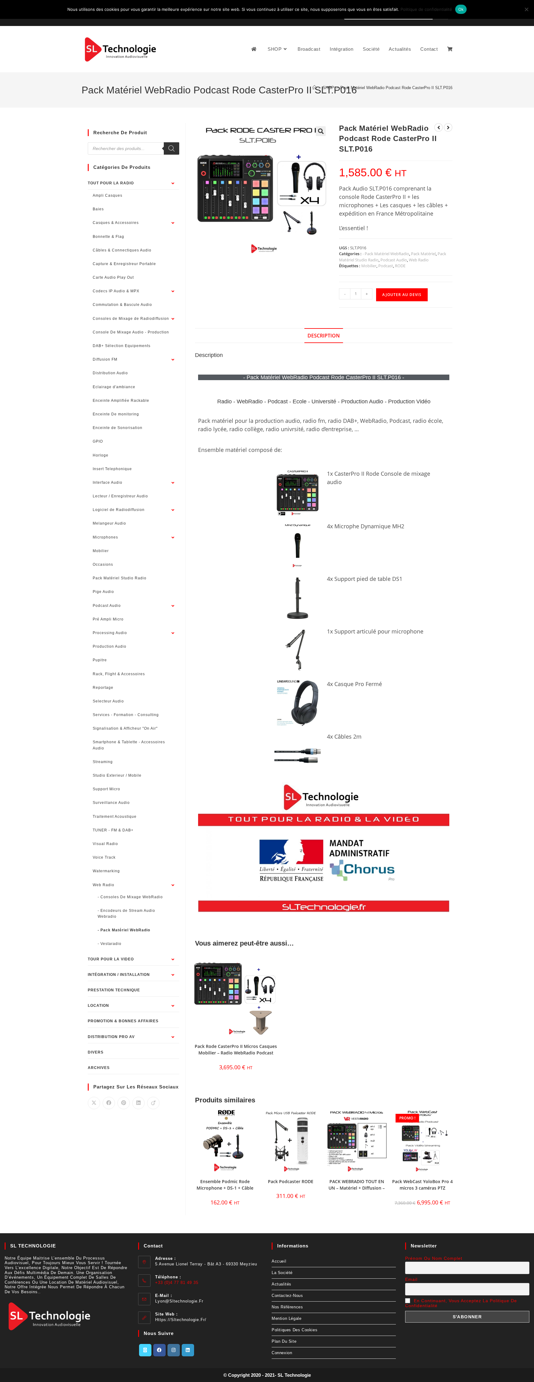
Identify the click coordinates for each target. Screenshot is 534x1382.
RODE (400, 265)
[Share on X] (94, 1103)
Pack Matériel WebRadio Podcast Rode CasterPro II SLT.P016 (396, 87)
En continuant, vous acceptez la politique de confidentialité (461, 1303)
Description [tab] (323, 335)
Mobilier (368, 265)
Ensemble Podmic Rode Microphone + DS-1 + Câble (225, 1184)
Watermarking (106, 871)
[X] (145, 1350)
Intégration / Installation (119, 974)
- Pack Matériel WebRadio (385, 253)
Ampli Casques (107, 195)
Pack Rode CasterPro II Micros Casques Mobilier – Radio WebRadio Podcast (236, 1049)
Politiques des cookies (294, 1330)
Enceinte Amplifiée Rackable (121, 400)
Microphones (105, 537)
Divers (96, 1052)
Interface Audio (107, 482)
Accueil (279, 1261)
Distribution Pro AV (111, 1037)
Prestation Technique (114, 990)
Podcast (385, 265)
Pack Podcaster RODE (290, 1181)
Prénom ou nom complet (433, 1258)
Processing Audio (110, 633)
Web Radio (419, 260)
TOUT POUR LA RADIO (111, 183)
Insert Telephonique (112, 469)
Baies (98, 209)
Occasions (103, 564)
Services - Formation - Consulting (126, 715)
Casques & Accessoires (116, 223)
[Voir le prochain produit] (448, 127)
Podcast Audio (393, 260)
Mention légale (286, 1318)
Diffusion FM (105, 359)
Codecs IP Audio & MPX (116, 291)
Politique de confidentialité (426, 9)
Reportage (103, 687)
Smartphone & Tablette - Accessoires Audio (129, 745)
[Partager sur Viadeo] (153, 1103)
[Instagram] (173, 1350)
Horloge (100, 455)
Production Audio (109, 646)
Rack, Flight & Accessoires (119, 674)
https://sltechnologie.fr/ (180, 1319)
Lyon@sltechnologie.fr (179, 1301)
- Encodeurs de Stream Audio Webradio (126, 913)
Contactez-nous (287, 1295)
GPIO (98, 441)
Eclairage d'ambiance (114, 387)
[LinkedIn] (188, 1350)
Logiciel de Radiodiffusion (119, 510)
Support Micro (106, 789)
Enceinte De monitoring (116, 414)
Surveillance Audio (111, 802)
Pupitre (100, 660)
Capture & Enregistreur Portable (124, 264)
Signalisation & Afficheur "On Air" (125, 728)
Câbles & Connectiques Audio (122, 250)
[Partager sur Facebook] (109, 1103)
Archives (99, 1068)
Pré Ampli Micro (108, 619)
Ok (461, 9)
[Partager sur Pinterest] (123, 1103)
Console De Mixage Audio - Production (131, 332)
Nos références (287, 1307)
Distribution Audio (110, 373)
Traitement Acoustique (115, 816)
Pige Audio (103, 592)
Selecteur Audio (108, 701)
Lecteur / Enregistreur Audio (120, 496)
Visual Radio (105, 844)
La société (282, 1272)
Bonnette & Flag (108, 236)
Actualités (281, 1284)
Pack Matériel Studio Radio (119, 578)
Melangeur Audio (109, 523)
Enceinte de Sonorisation (117, 428)
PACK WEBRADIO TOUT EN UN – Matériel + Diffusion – (356, 1184)
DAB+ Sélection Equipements (121, 346)
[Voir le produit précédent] (438, 127)
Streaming (103, 762)
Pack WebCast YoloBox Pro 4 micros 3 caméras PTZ (422, 1184)
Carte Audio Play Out (113, 277)
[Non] (526, 9)
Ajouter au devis (402, 294)
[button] (321, 131)
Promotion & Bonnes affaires (123, 1021)
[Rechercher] (171, 148)
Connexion (282, 1352)
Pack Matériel (423, 253)
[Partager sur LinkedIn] (138, 1103)
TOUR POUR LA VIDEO (111, 959)
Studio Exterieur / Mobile (117, 775)
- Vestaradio (109, 944)
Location (98, 1005)
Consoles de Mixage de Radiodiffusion (131, 318)
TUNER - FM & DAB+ (113, 830)
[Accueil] (314, 87)
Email (411, 1279)
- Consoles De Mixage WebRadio (130, 897)
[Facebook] (159, 1350)
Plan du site (284, 1341)
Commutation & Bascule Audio (122, 305)
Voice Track (104, 857)
